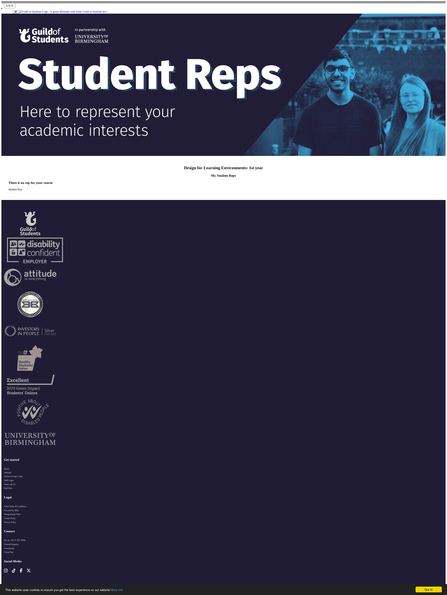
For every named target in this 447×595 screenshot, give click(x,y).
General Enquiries (11, 544)
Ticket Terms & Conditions (15, 506)
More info (117, 589)
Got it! (429, 589)
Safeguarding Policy (12, 514)
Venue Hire (8, 552)
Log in (9, 5)
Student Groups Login (13, 476)
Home (6, 469)
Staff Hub (8, 488)
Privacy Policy (10, 522)
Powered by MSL (11, 510)
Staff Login (8, 480)
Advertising (9, 548)
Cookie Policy (10, 518)
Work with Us (10, 484)
